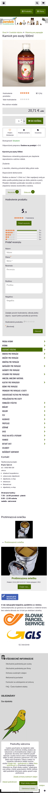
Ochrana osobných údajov (16, 673)
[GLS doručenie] (24, 634)
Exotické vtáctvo (9, 349)
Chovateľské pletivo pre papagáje (15, 394)
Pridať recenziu (24, 223)
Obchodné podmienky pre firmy (18, 668)
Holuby (5, 411)
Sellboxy (5, 447)
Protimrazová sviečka (14, 542)
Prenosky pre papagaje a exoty (14, 390)
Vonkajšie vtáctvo (9, 402)
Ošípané (5, 427)
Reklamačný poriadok (14, 677)
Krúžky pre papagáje (10, 357)
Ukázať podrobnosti (9, 782)
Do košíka (35, 120)
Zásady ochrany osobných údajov (25, 777)
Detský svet (7, 443)
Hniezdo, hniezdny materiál (12, 378)
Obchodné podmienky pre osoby (19, 664)
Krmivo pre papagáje (10, 353)
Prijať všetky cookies (28, 783)
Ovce (4, 431)
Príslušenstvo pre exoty (12, 398)
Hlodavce (6, 419)
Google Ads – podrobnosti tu (18, 763)
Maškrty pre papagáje (11, 370)
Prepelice (6, 423)
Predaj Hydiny (7, 341)
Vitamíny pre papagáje (11, 374)
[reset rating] (24, 321)
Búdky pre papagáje (10, 386)
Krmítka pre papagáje (10, 362)
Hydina (4, 345)
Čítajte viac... (24, 587)
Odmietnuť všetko (28, 788)
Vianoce (5, 439)
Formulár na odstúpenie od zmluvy (19, 682)
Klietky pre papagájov (11, 382)
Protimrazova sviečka (24, 578)
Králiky (5, 407)
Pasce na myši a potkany (11, 435)
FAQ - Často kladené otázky (16, 686)
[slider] (24, 93)
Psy (3, 415)
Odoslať (38, 331)
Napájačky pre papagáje (11, 366)
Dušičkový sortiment (10, 452)
